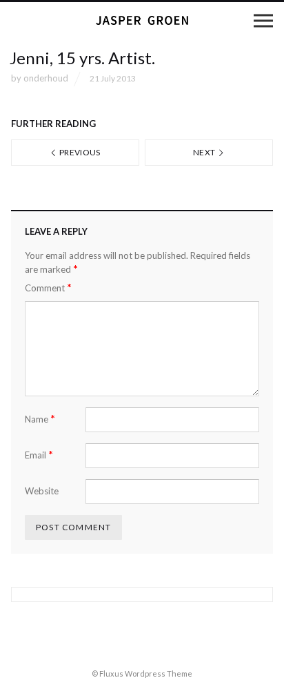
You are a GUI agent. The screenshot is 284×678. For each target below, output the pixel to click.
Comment (48, 287)
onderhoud (45, 78)
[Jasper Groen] (142, 20)
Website (42, 490)
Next (205, 152)
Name (40, 419)
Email (39, 455)
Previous (79, 152)
